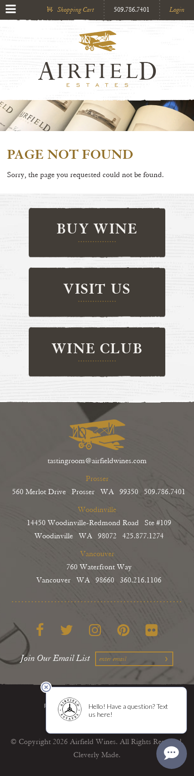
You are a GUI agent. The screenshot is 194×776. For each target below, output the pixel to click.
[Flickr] (152, 630)
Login (177, 10)
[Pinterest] (123, 630)
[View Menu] (11, 9)
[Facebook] (40, 630)
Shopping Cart (75, 10)
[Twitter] (66, 630)
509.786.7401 (132, 10)
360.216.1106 (141, 580)
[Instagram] (95, 630)
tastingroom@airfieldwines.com (97, 461)
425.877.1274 (143, 536)
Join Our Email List (55, 658)
